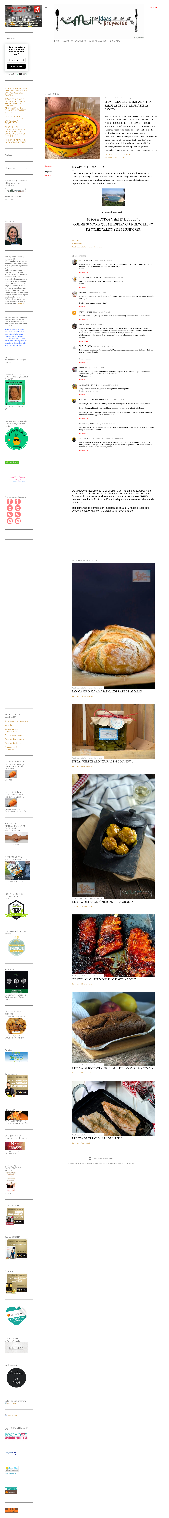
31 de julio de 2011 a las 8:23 (114, 439)
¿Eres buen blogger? (11, 1473)
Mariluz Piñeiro (85, 312)
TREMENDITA (85, 346)
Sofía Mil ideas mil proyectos (91, 400)
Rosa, (81, 324)
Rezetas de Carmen (13, 743)
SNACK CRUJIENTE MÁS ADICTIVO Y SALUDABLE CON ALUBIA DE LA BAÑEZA (130, 105)
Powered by (10, 74)
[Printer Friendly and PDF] (12, 463)
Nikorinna (83, 292)
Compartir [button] (108, 154)
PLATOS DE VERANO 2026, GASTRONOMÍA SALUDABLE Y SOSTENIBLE (14, 119)
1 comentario (86, 1143)
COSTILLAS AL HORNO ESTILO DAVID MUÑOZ (104, 979)
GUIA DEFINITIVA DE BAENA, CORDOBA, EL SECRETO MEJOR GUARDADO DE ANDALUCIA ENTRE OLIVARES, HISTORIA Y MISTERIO (15, 106)
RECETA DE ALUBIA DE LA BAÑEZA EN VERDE (15, 141)
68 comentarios (87, 696)
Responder (84, 272)
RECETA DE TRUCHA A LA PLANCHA (97, 1138)
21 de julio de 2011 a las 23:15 (113, 278)
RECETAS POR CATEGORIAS (73, 41)
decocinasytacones (87, 424)
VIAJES (47, 175)
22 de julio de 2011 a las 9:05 (102, 312)
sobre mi (21, 304)
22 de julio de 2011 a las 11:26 (94, 325)
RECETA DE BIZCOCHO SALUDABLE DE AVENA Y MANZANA (112, 1068)
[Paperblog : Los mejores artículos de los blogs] (11, 1454)
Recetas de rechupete (14, 739)
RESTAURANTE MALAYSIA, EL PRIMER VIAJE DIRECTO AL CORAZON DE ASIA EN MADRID (15, 131)
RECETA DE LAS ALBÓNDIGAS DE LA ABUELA (102, 902)
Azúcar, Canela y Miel (88, 385)
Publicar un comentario (122, 154)
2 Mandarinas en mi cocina (16, 721)
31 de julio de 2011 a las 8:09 (106, 424)
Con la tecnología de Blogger (103, 1158)
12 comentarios (86, 906)
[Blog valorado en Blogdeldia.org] (12, 1469)
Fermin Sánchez (86, 260)
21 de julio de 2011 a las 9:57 (103, 260)
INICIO (57, 41)
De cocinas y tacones (14, 735)
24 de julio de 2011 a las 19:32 (108, 385)
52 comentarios (86, 766)
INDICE (111, 41)
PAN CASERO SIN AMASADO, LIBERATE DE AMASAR (107, 691)
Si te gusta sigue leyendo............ (118, 157)
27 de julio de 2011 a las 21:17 (114, 400)
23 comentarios (86, 984)
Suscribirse (16, 66)
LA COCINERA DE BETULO (91, 278)
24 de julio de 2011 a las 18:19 (95, 368)
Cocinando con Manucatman (11, 730)
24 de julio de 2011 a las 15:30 (103, 346)
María (81, 368)
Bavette (8, 725)
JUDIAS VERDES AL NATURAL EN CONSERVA (102, 761)
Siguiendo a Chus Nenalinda (12, 748)
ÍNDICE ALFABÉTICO (97, 41)
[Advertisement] (101, 69)
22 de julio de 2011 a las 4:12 (98, 293)
